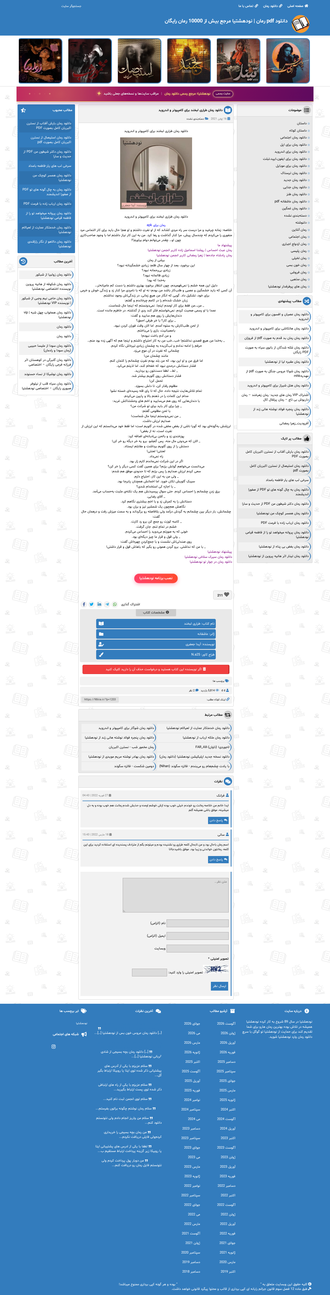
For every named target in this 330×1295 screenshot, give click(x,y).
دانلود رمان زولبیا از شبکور (53, 274)
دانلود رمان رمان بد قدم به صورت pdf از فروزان (276, 338)
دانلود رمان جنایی (295, 187)
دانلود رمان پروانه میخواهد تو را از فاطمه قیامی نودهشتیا (48, 215)
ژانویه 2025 (227, 1100)
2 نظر (192, 690)
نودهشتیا (81, 1023)
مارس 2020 (227, 1262)
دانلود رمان (270, 6)
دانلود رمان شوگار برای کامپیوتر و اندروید (126, 728)
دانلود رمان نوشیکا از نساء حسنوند (47, 374)
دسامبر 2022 (226, 1186)
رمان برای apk (156, 225)
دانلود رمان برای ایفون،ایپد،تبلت (285, 159)
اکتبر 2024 (228, 1109)
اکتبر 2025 (192, 1062)
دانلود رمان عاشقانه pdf (291, 201)
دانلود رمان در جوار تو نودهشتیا (211, 562)
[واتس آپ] (114, 604)
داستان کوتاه (298, 130)
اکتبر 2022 (228, 1195)
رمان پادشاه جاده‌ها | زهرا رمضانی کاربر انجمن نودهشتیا (194, 255)
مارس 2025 (227, 1090)
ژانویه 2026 (192, 1052)
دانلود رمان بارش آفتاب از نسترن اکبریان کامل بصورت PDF (49, 125)
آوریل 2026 (227, 1043)
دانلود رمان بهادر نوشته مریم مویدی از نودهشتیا (121, 756)
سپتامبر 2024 (190, 1109)
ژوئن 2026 (228, 1033)
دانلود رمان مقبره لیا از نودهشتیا (287, 362)
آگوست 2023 (226, 1147)
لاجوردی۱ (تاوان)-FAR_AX (212, 747)
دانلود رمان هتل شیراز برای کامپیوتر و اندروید (278, 385)
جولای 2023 (192, 1147)
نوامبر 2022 (192, 1186)
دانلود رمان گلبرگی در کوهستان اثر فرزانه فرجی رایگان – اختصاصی (47, 362)
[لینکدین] (99, 604)
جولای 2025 (227, 1081)
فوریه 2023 (227, 1176)
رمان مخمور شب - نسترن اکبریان (131, 747)
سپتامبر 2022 (190, 1195)
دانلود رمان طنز (296, 194)
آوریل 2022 (227, 1224)
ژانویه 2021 (227, 1252)
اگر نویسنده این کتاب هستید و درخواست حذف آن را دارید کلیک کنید (154, 669)
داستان (302, 123)
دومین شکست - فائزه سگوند (134, 766)
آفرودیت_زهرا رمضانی (294, 423)
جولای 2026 (192, 1024)
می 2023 (194, 1157)
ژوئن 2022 (228, 1214)
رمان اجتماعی (298, 237)
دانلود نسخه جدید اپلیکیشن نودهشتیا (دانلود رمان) (194, 756)
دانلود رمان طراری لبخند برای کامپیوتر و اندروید (190, 110)
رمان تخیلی (299, 258)
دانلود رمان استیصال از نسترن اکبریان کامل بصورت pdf (51, 140)
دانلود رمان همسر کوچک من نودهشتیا (283, 513)
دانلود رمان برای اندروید (291, 152)
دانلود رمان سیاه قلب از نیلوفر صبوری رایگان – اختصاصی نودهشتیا (46, 386)
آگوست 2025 (191, 1071)
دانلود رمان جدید (295, 180)
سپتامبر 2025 (226, 1071)
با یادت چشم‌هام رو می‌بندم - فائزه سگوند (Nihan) (194, 766)
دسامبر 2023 (191, 1128)
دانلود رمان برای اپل (293, 145)
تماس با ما (245, 6)
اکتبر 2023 (228, 1138)
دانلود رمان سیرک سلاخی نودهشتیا (208, 557)
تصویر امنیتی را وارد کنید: (185, 972)
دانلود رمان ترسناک (294, 173)
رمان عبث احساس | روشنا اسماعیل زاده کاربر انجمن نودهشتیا (190, 250)
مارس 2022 (192, 1224)
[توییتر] (91, 604)
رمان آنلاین (299, 230)
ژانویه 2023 (192, 1176)
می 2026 (194, 1033)
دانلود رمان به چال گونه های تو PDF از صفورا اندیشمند (46, 192)
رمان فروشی (298, 272)
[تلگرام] (107, 604)
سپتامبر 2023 (190, 1138)
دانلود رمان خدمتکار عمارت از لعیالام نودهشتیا (198, 728)
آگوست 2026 (226, 1024)
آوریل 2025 (192, 1081)
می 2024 (194, 1119)
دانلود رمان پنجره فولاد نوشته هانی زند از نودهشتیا (119, 737)
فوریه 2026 (227, 1052)
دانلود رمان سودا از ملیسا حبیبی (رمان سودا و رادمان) (49, 348)
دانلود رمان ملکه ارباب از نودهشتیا (206, 737)
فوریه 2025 (192, 1090)
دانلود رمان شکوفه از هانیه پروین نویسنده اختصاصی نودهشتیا (48, 286)
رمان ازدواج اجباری (294, 244)
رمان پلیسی (299, 251)
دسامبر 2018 (191, 1271)
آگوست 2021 (191, 1233)
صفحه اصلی (295, 6)
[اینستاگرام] (54, 1047)
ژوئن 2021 (192, 1243)
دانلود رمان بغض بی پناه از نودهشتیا (284, 546)
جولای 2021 (227, 1243)
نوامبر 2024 (192, 1100)
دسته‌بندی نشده (195, 119)
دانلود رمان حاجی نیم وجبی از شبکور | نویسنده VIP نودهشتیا (46, 300)
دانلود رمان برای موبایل (291, 166)
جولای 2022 (192, 1205)
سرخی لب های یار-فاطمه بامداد (287, 480)
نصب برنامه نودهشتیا (156, 578)
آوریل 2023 (227, 1167)
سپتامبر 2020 (190, 1252)
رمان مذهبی (298, 279)
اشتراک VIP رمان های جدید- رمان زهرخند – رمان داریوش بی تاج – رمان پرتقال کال (275, 397)
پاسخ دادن (216, 820)
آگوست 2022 (226, 1205)
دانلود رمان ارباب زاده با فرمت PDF (285, 523)
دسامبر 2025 (226, 1062)
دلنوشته (301, 222)
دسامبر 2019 (191, 1262)
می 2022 (194, 1214)
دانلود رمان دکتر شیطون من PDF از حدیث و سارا (275, 504)
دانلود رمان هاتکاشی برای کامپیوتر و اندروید (279, 328)
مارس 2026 (192, 1043)
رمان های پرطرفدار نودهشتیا (287, 286)
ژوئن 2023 (228, 1157)
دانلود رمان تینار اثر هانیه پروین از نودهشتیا (278, 556)
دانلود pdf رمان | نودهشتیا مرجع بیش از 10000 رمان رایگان (218, 1284)
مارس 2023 (192, 1167)
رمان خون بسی (296, 265)
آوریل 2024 (227, 1128)
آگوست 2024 (226, 1119)
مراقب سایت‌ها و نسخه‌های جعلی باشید (157, 94)
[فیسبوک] (83, 604)
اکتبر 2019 (228, 1271)
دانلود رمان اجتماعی (293, 137)
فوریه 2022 (227, 1233)
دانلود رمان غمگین (294, 208)
